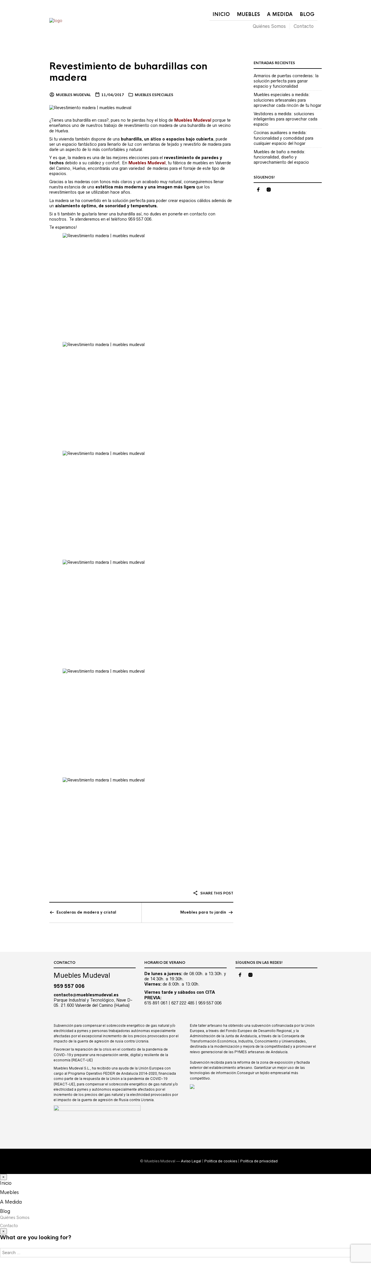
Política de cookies (220, 1161)
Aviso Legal (191, 1161)
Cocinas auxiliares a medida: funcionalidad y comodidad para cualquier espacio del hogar (283, 137)
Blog (307, 14)
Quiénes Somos (269, 26)
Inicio (221, 14)
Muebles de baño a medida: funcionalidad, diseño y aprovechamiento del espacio (281, 157)
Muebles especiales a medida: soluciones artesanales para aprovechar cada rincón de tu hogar (287, 99)
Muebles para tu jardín (203, 912)
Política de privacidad (259, 1161)
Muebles (248, 14)
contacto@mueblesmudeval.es (86, 995)
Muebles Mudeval (73, 95)
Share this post (216, 893)
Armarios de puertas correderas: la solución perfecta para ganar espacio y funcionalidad (286, 81)
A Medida (280, 14)
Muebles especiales (154, 95)
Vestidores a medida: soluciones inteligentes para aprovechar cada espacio (285, 119)
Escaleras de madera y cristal (86, 912)
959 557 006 (69, 986)
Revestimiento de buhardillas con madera (128, 72)
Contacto (304, 26)
